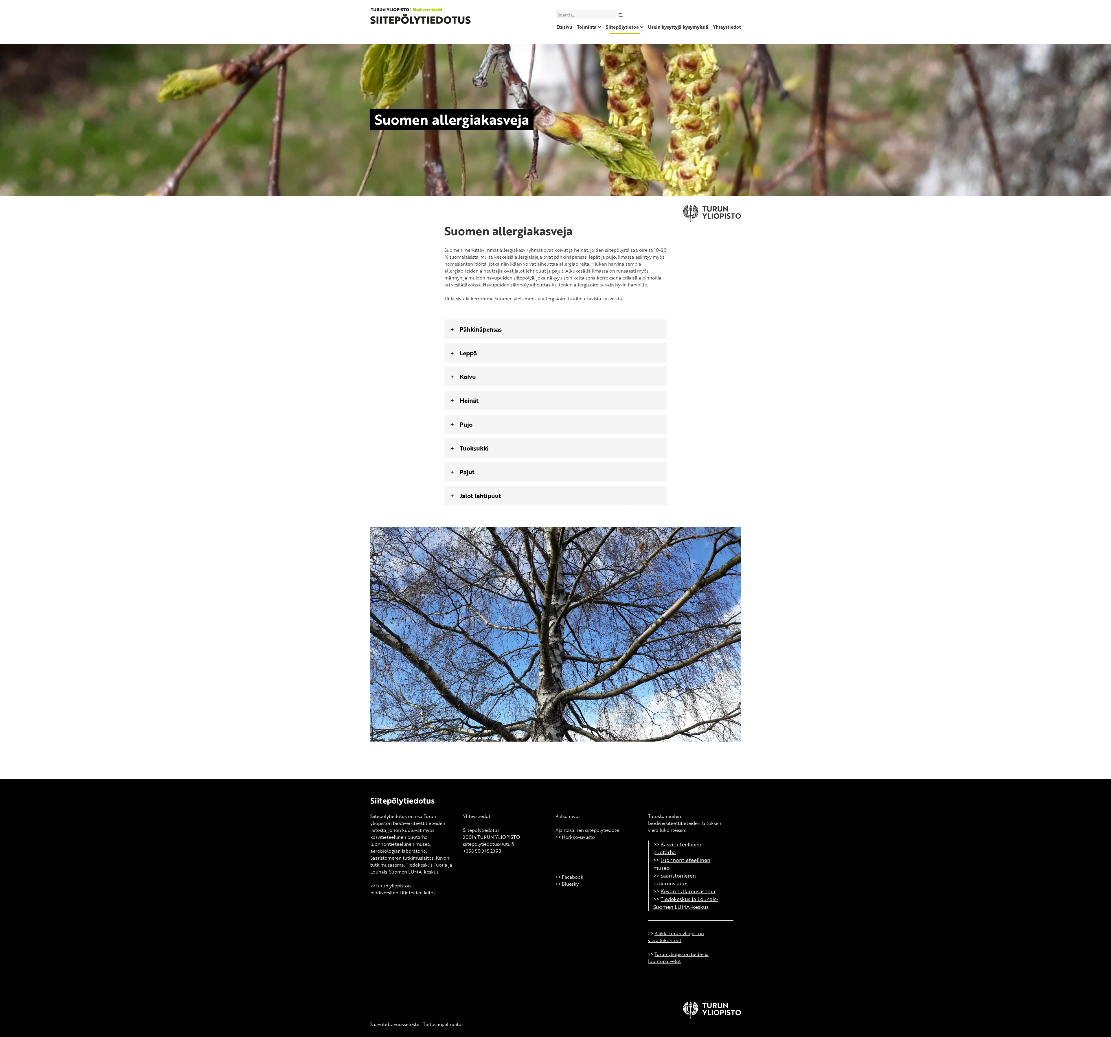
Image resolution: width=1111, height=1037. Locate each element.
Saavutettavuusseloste (394, 1024)
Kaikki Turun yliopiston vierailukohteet (676, 937)
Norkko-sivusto (578, 837)
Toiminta (587, 26)
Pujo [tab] (466, 424)
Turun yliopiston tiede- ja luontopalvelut (678, 958)
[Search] (620, 14)
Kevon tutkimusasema (688, 891)
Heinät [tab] (469, 400)
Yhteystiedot (727, 26)
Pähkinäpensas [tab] (481, 329)
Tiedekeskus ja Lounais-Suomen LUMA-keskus (685, 903)
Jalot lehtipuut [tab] (480, 495)
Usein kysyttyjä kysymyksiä (678, 26)
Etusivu (564, 26)
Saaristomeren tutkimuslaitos (674, 879)
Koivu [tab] (468, 376)
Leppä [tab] (468, 352)
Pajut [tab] (467, 471)
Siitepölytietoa (622, 26)
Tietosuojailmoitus (443, 1024)
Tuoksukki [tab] (474, 448)
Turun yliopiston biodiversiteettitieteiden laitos (402, 889)
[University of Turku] (712, 1017)
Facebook (572, 877)
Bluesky (570, 883)
